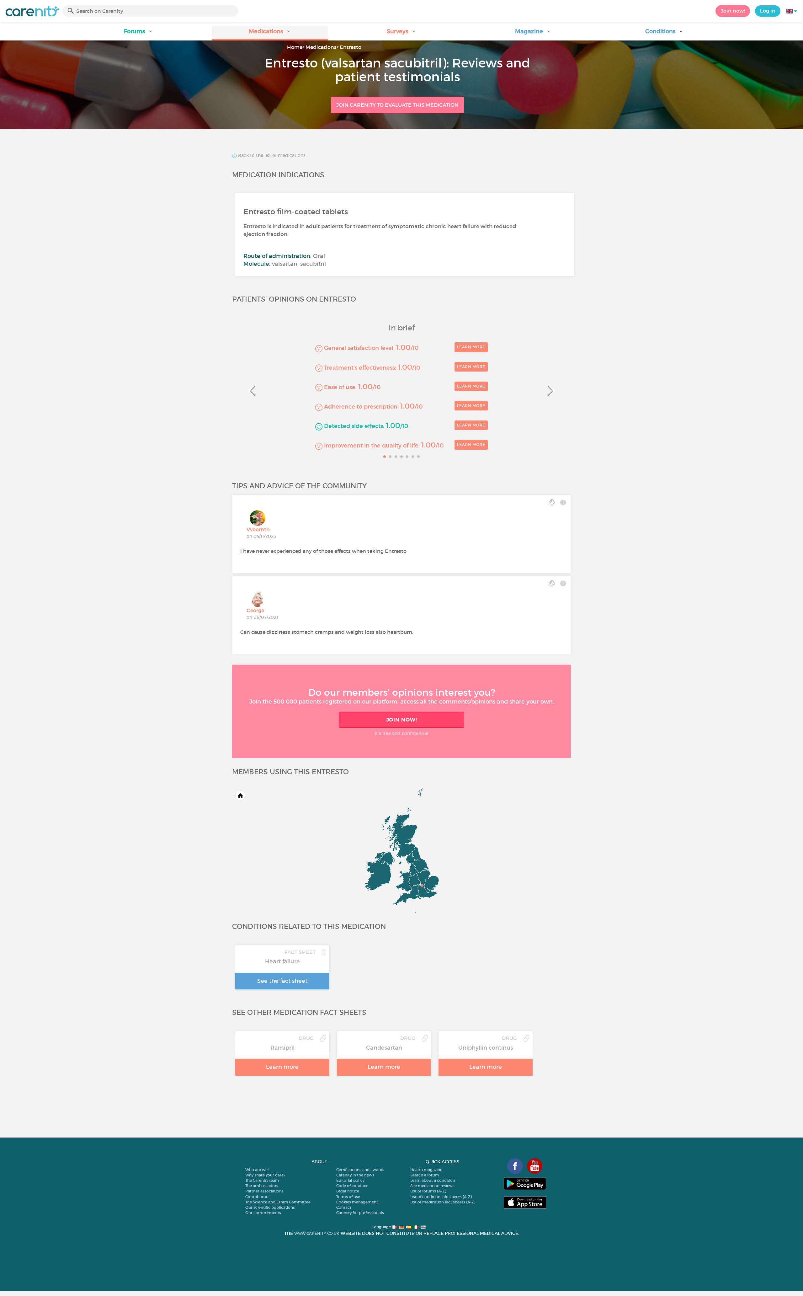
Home (294, 47)
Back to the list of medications (271, 155)
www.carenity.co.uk (316, 1233)
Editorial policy (350, 1180)
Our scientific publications (270, 1207)
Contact (343, 1207)
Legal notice (347, 1191)
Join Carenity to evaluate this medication (397, 105)
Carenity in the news (355, 1175)
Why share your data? (265, 1175)
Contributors (257, 1196)
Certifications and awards (360, 1169)
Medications (321, 47)
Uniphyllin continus (485, 1047)
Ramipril (282, 1047)
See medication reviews (432, 1185)
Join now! (733, 11)
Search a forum (424, 1175)
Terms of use (348, 1196)
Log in (767, 11)
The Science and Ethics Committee (278, 1202)
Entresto (350, 47)
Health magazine (426, 1169)
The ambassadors (261, 1185)
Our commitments (263, 1212)
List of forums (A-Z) (428, 1191)
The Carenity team (262, 1180)
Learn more (471, 347)
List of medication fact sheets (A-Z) (442, 1202)
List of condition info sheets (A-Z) (441, 1196)
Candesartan (384, 1047)
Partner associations (264, 1191)
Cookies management (357, 1202)
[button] (138, 33)
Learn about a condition (432, 1180)
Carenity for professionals (360, 1212)
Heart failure (282, 961)
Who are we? (257, 1169)
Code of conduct (352, 1185)
